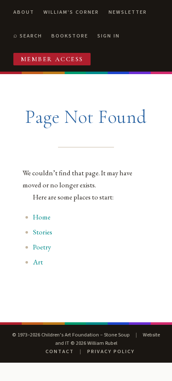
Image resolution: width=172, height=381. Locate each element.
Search (31, 36)
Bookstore (69, 36)
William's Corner (71, 12)
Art (38, 261)
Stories (42, 232)
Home (42, 217)
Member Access (52, 59)
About (23, 12)
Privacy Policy (110, 351)
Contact (60, 351)
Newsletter (128, 12)
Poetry (42, 247)
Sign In (108, 36)
